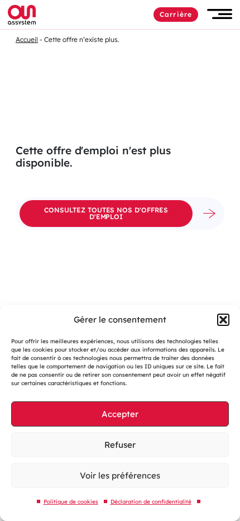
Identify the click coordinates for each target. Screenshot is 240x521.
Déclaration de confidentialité (151, 501)
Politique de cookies (71, 501)
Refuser (120, 444)
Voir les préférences (120, 475)
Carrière (176, 14)
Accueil (27, 39)
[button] (223, 319)
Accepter (120, 414)
